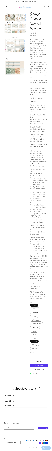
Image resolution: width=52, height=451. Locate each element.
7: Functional (35, 327)
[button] (3, 6)
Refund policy (25, 448)
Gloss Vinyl (34, 348)
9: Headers (34, 335)
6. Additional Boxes (37, 324)
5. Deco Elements (36, 320)
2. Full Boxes (35, 309)
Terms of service (39, 448)
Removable (34, 341)
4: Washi (34, 316)
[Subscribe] (32, 428)
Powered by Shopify (17, 448)
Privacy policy (32, 448)
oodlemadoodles (10, 448)
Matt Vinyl (34, 345)
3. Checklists (35, 313)
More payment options (39, 369)
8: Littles (34, 331)
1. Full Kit (34, 305)
